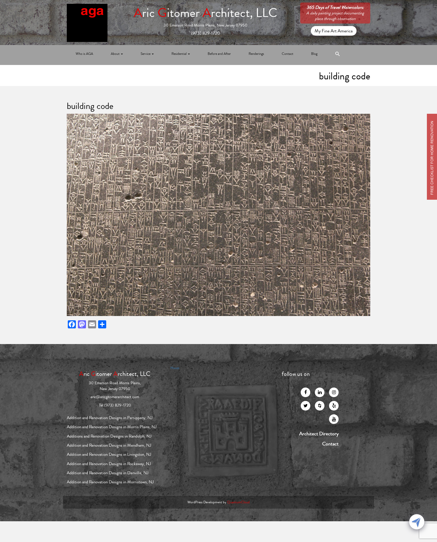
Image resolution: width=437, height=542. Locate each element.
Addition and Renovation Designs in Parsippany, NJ (109, 418)
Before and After (219, 53)
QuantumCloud (238, 502)
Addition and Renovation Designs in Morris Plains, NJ (112, 427)
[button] (337, 55)
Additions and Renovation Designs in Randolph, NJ (109, 436)
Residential (179, 53)
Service (146, 53)
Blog (314, 53)
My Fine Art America (334, 31)
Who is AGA (84, 53)
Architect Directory (319, 433)
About (115, 53)
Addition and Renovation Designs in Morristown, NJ (110, 482)
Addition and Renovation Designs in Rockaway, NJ (109, 464)
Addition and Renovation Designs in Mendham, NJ (109, 445)
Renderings (256, 53)
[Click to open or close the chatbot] (416, 521)
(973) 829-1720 (205, 33)
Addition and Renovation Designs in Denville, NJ (107, 473)
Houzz (174, 368)
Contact (287, 53)
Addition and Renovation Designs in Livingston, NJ (109, 454)
